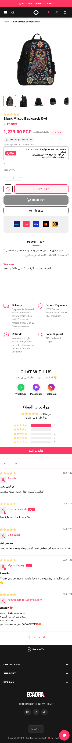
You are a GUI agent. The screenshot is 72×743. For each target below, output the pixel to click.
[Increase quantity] (20, 177)
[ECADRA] (36, 12)
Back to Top (39, 649)
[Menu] (5, 12)
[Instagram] (27, 712)
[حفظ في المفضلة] (8, 189)
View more (8, 264)
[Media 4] (52, 101)
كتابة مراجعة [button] (36, 450)
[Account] (56, 12)
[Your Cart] (65, 12)
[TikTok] (44, 712)
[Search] (12, 12)
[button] (11, 114)
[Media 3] (38, 101)
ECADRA (36, 694)
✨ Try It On (41, 189)
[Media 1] (9, 101)
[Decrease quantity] (6, 177)
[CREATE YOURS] (48, 12)
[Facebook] (36, 712)
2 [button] (34, 637)
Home (6, 21)
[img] (8, 473)
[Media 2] (24, 101)
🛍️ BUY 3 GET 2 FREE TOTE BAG (36, 3)
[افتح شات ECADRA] (64, 735)
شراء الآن (39, 210)
